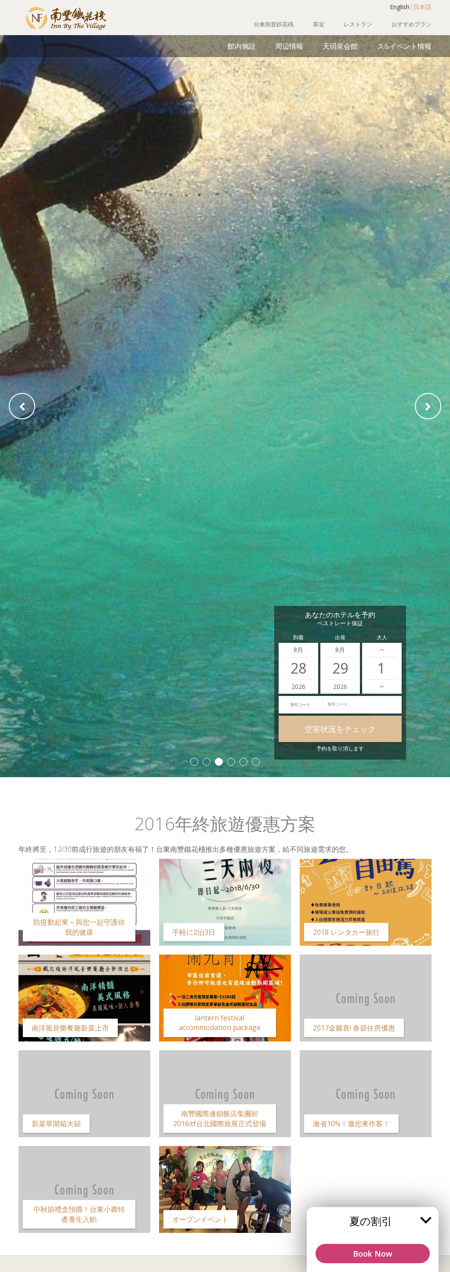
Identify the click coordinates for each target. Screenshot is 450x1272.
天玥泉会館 (340, 46)
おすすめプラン (412, 24)
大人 (382, 637)
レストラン (358, 24)
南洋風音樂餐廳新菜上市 (70, 1028)
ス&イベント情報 (404, 46)
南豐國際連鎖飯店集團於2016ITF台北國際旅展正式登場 (219, 1118)
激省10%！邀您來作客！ (351, 1123)
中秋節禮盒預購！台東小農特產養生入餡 (79, 1214)
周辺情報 (289, 46)
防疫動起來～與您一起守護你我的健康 (79, 927)
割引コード (300, 704)
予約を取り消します (340, 748)
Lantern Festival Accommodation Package (220, 1022)
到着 (298, 637)
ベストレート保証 (340, 623)
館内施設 (242, 46)
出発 (340, 637)
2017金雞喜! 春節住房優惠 (354, 1028)
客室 (318, 24)
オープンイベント (200, 1219)
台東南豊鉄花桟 (274, 24)
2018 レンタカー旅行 (346, 932)
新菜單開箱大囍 (56, 1123)
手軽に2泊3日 (193, 932)
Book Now (372, 1253)
